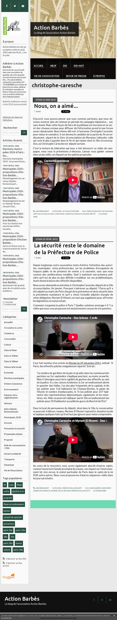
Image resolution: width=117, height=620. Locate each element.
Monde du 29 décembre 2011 (85, 363)
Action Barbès (51, 28)
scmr (11, 485)
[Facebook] (6, 6)
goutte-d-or (18, 491)
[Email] (23, 6)
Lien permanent (42, 211)
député (92, 214)
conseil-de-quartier (13, 517)
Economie (8, 372)
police (60, 491)
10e (12, 536)
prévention (9, 523)
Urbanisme (9, 465)
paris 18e (8, 543)
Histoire (8, 403)
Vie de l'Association (13, 470)
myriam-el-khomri (81, 214)
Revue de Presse (76, 76)
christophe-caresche (64, 214)
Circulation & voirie (13, 327)
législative (96, 211)
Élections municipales (14, 378)
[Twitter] (15, 6)
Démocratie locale (12, 367)
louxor (19, 543)
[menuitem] (38, 63)
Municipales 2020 (12, 417)
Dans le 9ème (10, 350)
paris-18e (18, 549)
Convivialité (10, 339)
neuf (53, 65)
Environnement (11, 389)
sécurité (67, 491)
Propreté (8, 439)
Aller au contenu (9, 2)
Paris (19, 485)
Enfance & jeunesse (13, 383)
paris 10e (8, 530)
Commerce (9, 333)
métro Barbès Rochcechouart (11, 410)
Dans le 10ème (11, 355)
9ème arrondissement (14, 504)
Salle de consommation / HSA (15, 446)
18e (5, 536)
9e (5, 485)
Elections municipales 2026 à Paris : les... (14, 152)
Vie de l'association (46, 76)
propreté (8, 497)
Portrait (8, 423)
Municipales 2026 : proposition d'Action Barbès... (15, 239)
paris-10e (20, 530)
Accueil (39, 65)
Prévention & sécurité (14, 428)
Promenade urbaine (13, 434)
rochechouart (47, 214)
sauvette (86, 491)
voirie (6, 491)
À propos (99, 76)
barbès (7, 510)
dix (65, 65)
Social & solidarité (12, 453)
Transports (9, 459)
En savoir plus (6, 618)
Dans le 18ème (11, 361)
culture (7, 549)
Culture (7, 344)
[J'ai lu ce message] (114, 615)
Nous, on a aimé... (56, 106)
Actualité (8, 322)
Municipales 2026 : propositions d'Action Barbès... (13, 172)
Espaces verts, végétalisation (11, 396)
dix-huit (79, 65)
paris (89, 211)
